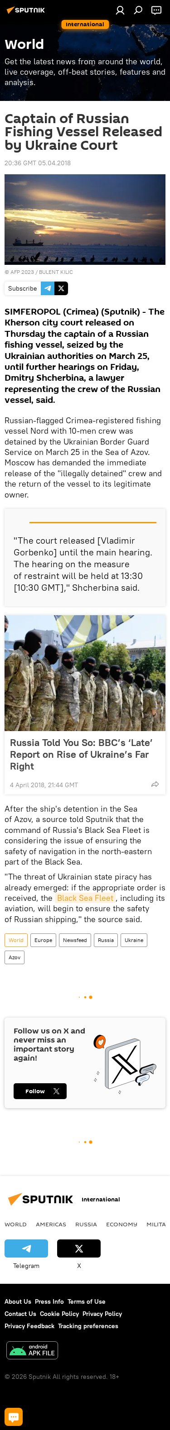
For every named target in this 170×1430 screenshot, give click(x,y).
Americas (51, 1224)
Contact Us (20, 1314)
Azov (14, 957)
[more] (155, 784)
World (16, 940)
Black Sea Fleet (85, 898)
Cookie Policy (59, 1314)
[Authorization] (120, 10)
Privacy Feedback (29, 1326)
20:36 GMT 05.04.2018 (38, 163)
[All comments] (14, 1417)
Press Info (49, 1301)
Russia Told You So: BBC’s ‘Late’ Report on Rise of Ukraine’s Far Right (81, 754)
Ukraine (134, 940)
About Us (18, 1301)
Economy (121, 1224)
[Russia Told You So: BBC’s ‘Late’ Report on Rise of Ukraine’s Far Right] (85, 673)
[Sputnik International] (27, 14)
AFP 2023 (22, 271)
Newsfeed (75, 940)
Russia (106, 940)
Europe (43, 940)
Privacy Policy (102, 1314)
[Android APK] (32, 1351)
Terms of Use (87, 1301)
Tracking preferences (88, 1326)
